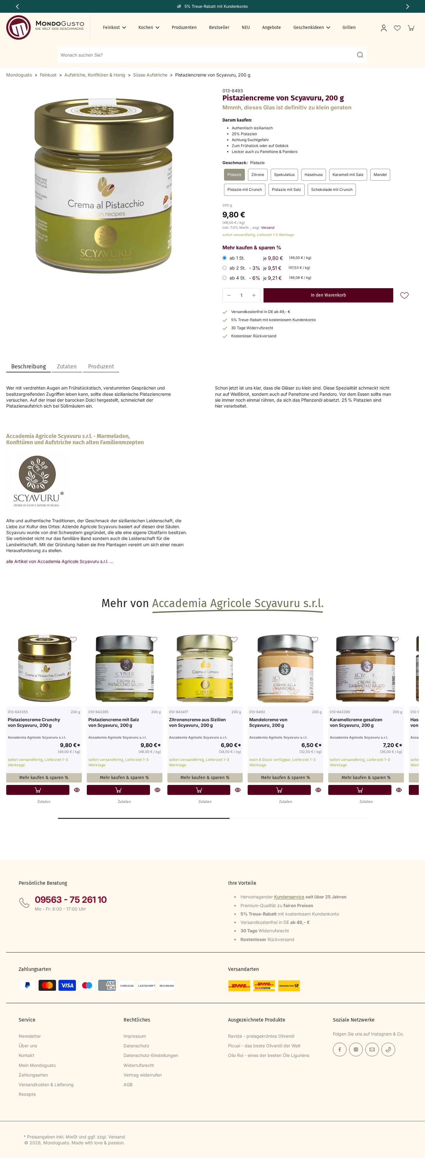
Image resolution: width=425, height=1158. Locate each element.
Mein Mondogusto (37, 1065)
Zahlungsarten (33, 1074)
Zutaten (43, 802)
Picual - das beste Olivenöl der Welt (264, 1045)
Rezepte (27, 1094)
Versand (267, 227)
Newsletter (30, 1036)
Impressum (135, 1036)
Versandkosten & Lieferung (46, 1084)
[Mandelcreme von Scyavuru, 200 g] (285, 668)
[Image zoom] (104, 186)
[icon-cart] (411, 27)
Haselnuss (314, 174)
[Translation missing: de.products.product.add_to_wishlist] (397, 27)
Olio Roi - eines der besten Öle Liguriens (268, 1055)
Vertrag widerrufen (143, 1074)
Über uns (28, 1045)
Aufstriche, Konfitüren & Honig (94, 74)
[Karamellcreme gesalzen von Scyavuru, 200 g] (366, 668)
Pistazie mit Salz (286, 189)
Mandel (380, 174)
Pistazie (234, 174)
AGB (128, 1084)
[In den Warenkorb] (37, 790)
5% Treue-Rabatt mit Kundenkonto (216, 6)
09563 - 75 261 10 (71, 899)
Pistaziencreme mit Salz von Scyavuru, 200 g (113, 722)
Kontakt (26, 1055)
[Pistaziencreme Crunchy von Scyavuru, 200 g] (44, 668)
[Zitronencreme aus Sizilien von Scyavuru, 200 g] (205, 668)
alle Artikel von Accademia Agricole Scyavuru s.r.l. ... (59, 561)
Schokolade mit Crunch (332, 189)
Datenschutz (136, 1045)
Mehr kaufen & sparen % (43, 777)
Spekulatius (284, 174)
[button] (328, 295)
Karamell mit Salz (348, 174)
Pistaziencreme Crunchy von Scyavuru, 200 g (34, 722)
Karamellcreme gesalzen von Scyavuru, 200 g (356, 722)
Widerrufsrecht (139, 1065)
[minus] (229, 295)
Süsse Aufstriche (150, 74)
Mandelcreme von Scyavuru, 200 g (268, 722)
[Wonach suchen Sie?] (360, 54)
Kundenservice (289, 896)
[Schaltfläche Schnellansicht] (77, 790)
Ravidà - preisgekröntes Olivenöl (261, 1036)
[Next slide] (408, 6)
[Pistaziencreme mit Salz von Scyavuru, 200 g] (124, 668)
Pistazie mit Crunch (244, 189)
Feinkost (48, 74)
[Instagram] (356, 1049)
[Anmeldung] (383, 27)
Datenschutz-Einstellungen (151, 1055)
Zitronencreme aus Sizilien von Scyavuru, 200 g (197, 722)
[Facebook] (340, 1049)
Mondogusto (19, 74)
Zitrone (257, 174)
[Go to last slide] (16, 6)
